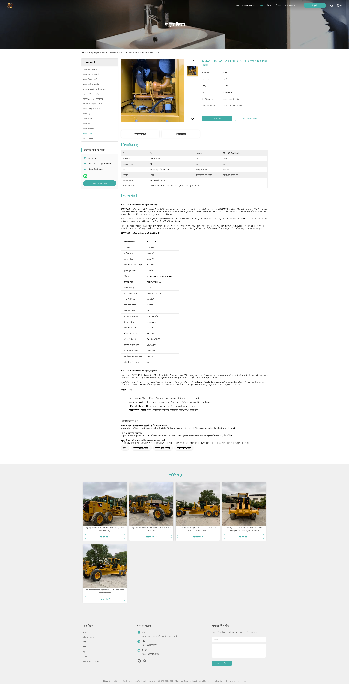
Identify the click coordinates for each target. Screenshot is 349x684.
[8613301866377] (145, 662)
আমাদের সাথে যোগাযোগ (290, 5)
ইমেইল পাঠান (221, 663)
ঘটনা (277, 5)
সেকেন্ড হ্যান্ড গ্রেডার (184, 448)
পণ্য (260, 5)
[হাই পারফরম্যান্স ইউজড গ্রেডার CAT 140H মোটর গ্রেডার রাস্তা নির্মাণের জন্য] (105, 566)
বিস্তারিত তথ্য (140, 134)
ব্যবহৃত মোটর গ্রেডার (141, 448)
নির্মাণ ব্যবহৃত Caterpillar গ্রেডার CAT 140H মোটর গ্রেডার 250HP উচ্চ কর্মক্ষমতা (198, 529)
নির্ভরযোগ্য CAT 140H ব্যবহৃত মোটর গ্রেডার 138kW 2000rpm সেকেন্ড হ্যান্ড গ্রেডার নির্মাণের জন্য (244, 529)
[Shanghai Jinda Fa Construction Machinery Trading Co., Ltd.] (10, 5)
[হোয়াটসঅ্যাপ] (85, 176)
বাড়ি (237, 5)
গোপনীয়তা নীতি (107, 681)
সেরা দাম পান (217, 118)
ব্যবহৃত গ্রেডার (100, 52)
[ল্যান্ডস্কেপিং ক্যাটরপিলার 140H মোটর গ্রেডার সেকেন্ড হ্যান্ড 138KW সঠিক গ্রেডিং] (105, 504)
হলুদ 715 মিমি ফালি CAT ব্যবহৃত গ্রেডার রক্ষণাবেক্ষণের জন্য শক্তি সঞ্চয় (151, 529)
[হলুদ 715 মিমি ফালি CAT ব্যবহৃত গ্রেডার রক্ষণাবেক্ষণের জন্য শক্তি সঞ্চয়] (151, 504)
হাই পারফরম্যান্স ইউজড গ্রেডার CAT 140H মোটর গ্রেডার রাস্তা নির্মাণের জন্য (105, 591)
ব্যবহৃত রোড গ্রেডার (162, 448)
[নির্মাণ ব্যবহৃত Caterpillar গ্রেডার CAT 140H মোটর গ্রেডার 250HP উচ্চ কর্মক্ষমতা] (198, 504)
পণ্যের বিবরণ (181, 134)
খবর (84, 652)
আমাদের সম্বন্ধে (248, 5)
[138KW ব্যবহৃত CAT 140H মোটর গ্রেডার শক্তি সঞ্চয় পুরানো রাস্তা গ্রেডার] (152, 90)
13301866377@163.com (99, 163)
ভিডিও (269, 5)
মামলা (85, 657)
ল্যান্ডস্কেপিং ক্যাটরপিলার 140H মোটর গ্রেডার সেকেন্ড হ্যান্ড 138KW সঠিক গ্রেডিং (105, 529)
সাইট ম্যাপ (117, 681)
